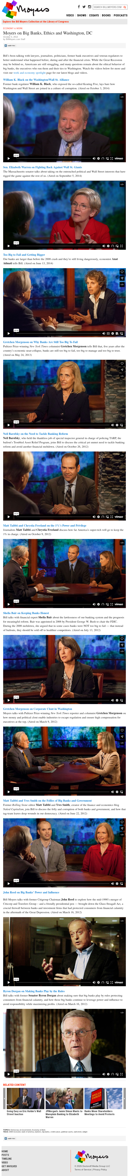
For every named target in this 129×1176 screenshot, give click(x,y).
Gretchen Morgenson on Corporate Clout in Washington (37, 709)
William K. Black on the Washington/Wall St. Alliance (36, 80)
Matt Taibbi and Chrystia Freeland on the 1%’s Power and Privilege (44, 525)
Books (106, 15)
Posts (5, 1154)
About (5, 1170)
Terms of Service (83, 1169)
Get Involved (9, 1166)
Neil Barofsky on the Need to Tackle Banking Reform (35, 434)
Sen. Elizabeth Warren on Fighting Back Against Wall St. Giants (42, 167)
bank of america (28, 1132)
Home (5, 1151)
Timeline (7, 1158)
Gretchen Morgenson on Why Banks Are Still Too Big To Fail (40, 342)
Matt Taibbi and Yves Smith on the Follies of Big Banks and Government (47, 800)
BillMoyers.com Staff (15, 39)
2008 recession (15, 1132)
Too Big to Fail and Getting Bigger (24, 255)
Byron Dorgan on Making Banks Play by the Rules (34, 991)
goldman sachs (67, 1132)
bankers (38, 1132)
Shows (81, 15)
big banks (46, 1132)
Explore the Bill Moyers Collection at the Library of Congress (36, 21)
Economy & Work (13, 28)
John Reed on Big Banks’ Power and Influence (31, 892)
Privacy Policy (100, 1169)
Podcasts (120, 15)
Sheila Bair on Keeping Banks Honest (26, 613)
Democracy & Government (21, 1130)
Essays (94, 15)
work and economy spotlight (29, 72)
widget (84, 1132)
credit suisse (55, 1132)
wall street (77, 1132)
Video (70, 15)
